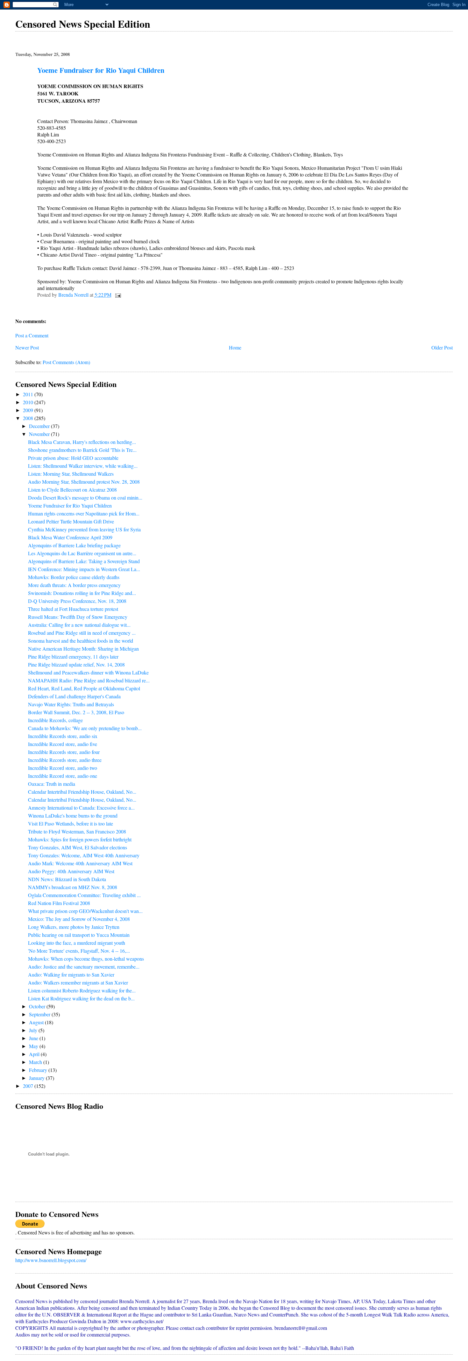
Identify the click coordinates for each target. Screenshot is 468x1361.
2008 (28, 418)
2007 (28, 1085)
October (37, 1006)
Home (235, 347)
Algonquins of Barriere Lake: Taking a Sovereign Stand (84, 561)
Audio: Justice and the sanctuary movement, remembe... (83, 966)
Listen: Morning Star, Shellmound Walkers (71, 473)
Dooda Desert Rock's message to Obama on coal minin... (85, 497)
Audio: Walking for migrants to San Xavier (71, 974)
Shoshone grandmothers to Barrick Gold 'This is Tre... (82, 449)
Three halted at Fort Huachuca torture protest (73, 608)
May (34, 1046)
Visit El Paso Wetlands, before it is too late (70, 823)
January (37, 1077)
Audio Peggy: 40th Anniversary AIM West (71, 871)
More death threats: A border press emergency (74, 585)
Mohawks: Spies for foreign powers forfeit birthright (79, 839)
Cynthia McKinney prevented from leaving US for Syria (84, 529)
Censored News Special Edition (82, 23)
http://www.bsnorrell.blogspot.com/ (50, 1260)
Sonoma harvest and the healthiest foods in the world (80, 640)
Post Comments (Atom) (66, 362)
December (40, 426)
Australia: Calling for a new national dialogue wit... (79, 624)
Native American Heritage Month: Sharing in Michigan (83, 648)
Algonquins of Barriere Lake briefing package (74, 545)
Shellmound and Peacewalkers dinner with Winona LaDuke (88, 672)
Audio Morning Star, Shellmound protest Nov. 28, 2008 (84, 481)
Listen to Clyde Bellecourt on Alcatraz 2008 (72, 489)
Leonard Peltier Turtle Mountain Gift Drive (71, 521)
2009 (28, 410)
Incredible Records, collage (55, 720)
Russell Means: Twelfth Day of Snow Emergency (77, 616)
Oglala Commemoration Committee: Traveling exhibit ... (84, 895)
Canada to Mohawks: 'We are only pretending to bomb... (85, 728)
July (34, 1030)
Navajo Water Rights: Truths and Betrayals (71, 704)
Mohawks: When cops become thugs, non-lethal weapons (86, 958)
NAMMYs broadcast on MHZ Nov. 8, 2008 (72, 887)
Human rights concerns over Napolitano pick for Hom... (83, 513)
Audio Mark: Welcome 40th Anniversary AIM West (80, 863)
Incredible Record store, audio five (62, 744)
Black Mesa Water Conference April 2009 (70, 537)
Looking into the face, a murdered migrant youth (76, 942)
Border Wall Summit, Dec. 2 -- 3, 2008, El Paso (76, 712)
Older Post (442, 347)
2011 (28, 394)
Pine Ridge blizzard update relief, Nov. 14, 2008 (76, 664)
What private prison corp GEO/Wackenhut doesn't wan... (85, 911)
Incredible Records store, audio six (62, 736)
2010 (28, 402)
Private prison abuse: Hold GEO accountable (73, 457)
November (40, 434)
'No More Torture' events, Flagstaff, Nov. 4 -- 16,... (79, 950)
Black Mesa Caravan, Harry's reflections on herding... (82, 442)
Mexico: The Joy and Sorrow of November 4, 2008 (79, 918)
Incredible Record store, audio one (62, 775)
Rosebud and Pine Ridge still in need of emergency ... (82, 632)
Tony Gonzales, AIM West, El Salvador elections (77, 847)
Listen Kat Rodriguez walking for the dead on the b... (81, 998)
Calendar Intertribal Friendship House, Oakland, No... (82, 791)
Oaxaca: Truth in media (51, 783)
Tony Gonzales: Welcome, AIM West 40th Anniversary (83, 855)
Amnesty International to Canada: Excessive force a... (81, 807)
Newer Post (27, 347)
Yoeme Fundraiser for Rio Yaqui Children (70, 505)
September (40, 1014)
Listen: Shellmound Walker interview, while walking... (83, 465)
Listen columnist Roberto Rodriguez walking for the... (82, 990)
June (34, 1038)
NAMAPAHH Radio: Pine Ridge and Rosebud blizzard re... (89, 680)
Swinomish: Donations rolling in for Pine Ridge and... (82, 593)
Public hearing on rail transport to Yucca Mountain (79, 934)
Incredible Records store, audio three (65, 759)
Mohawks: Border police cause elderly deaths (73, 577)
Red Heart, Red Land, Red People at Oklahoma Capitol (84, 688)
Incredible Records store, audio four (64, 752)
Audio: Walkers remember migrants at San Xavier (78, 982)
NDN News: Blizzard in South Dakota (67, 879)
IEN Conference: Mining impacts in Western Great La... (84, 569)
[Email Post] (117, 294)
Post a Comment (31, 335)
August (37, 1022)
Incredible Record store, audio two (62, 767)
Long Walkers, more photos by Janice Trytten (73, 926)
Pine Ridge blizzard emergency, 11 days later (73, 656)
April (35, 1054)
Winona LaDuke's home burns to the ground (72, 815)
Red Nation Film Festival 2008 (59, 903)
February (38, 1070)
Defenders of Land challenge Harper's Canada (74, 696)
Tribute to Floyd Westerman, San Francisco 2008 (77, 831)
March (36, 1062)
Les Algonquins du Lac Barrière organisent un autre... (82, 553)
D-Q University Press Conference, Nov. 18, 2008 (77, 601)
